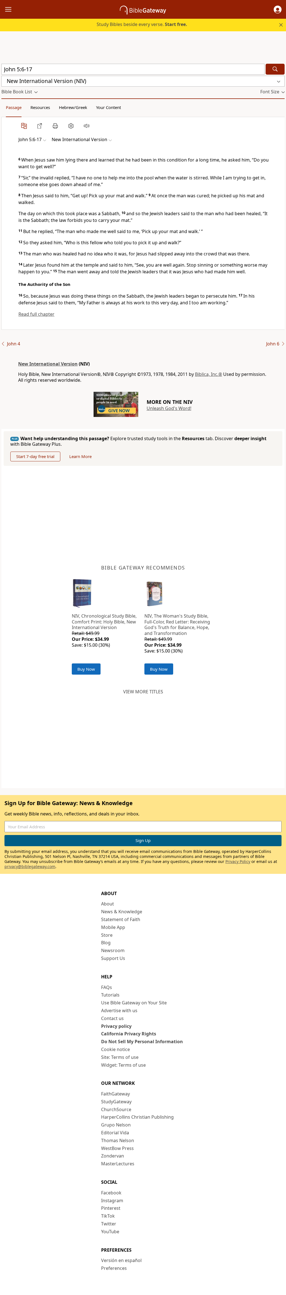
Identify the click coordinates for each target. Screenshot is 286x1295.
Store (107, 935)
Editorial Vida (115, 1133)
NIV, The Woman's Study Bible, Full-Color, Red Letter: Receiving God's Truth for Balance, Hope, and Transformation (177, 624)
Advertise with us (119, 1010)
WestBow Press (117, 1148)
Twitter (108, 1224)
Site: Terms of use (120, 1057)
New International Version (48, 364)
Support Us (113, 958)
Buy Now (86, 669)
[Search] (275, 69)
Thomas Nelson (117, 1140)
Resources (40, 107)
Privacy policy (116, 1026)
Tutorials (110, 995)
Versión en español (121, 1260)
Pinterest (110, 1208)
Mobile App (113, 927)
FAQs (106, 987)
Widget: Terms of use (123, 1065)
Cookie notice (115, 1049)
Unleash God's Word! (169, 408)
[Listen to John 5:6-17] (86, 125)
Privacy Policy (237, 861)
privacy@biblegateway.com (29, 866)
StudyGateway (116, 1102)
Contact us (112, 1018)
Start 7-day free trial (35, 456)
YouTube (110, 1231)
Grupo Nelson (116, 1125)
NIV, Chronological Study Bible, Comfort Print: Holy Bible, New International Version (104, 622)
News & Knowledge (121, 912)
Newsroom (113, 950)
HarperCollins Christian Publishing (137, 1117)
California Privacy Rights (128, 1034)
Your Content (108, 107)
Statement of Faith (120, 919)
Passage (14, 107)
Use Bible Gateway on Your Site (134, 1003)
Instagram (112, 1200)
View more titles (143, 692)
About (107, 904)
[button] (278, 9)
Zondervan (112, 1156)
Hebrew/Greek (73, 107)
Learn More (80, 456)
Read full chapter (36, 314)
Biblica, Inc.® (208, 374)
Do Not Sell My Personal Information (142, 1041)
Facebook (111, 1193)
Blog (106, 943)
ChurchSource (116, 1109)
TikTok (108, 1216)
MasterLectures (117, 1164)
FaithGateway (115, 1094)
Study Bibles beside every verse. (142, 24)
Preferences (114, 1268)
